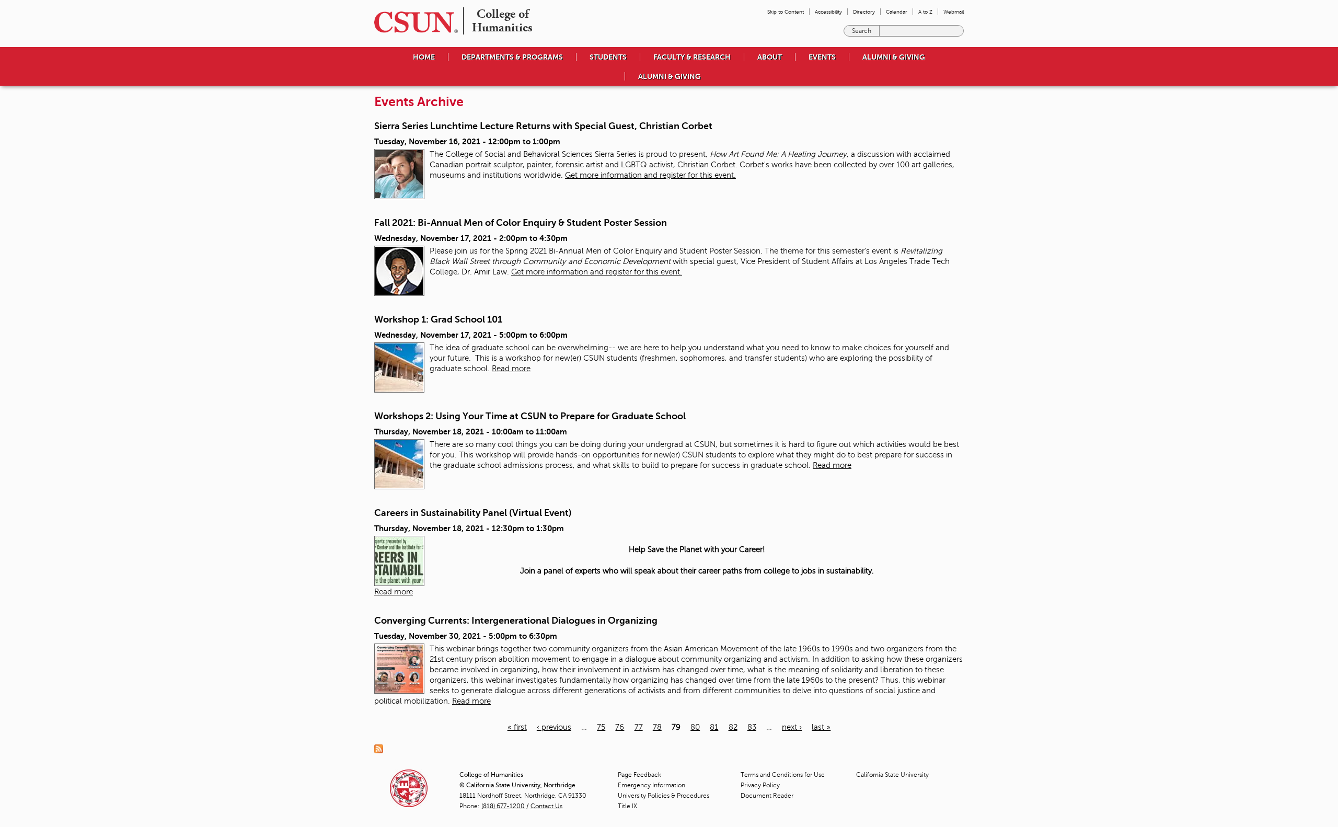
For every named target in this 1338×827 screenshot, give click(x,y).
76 (619, 727)
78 (657, 727)
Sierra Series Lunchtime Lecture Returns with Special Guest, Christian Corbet (543, 126)
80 (695, 727)
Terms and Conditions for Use (783, 774)
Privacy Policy (760, 785)
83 (751, 727)
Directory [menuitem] (864, 12)
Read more (511, 368)
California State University (892, 774)
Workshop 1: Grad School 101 (438, 319)
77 (639, 727)
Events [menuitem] (822, 57)
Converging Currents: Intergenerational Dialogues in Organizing (516, 620)
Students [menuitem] (608, 57)
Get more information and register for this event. (650, 175)
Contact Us (546, 806)
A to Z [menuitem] (925, 12)
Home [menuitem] (424, 57)
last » (821, 727)
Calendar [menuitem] (896, 12)
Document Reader (767, 795)
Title (627, 806)
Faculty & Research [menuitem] (692, 57)
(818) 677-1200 (503, 806)
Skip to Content (785, 12)
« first (517, 727)
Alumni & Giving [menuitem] (893, 57)
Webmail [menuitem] (953, 12)
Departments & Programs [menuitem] (512, 57)
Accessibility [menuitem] (828, 12)
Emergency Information (651, 785)
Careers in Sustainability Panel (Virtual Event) (473, 513)
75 (601, 727)
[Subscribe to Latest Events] (381, 748)
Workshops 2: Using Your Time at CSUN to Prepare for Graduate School (530, 416)
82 (733, 727)
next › (792, 727)
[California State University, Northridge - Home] (413, 22)
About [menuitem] (769, 57)
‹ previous (554, 727)
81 (714, 727)
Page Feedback (639, 774)
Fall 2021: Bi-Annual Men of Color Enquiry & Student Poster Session (520, 222)
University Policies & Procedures (663, 795)
